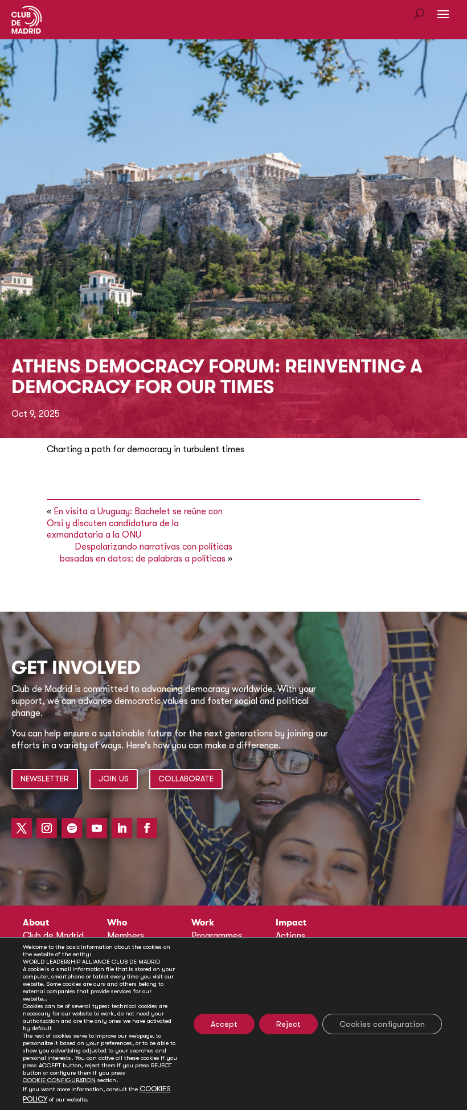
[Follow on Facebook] (147, 828)
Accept (224, 1024)
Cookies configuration (382, 1024)
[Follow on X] (21, 828)
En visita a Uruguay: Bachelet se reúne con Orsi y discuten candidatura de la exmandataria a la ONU (135, 523)
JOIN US (114, 778)
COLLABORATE (186, 778)
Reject (288, 1024)
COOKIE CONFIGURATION (59, 1080)
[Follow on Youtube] (97, 828)
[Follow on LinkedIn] (122, 828)
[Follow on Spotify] (72, 828)
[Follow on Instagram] (46, 828)
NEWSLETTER (45, 778)
